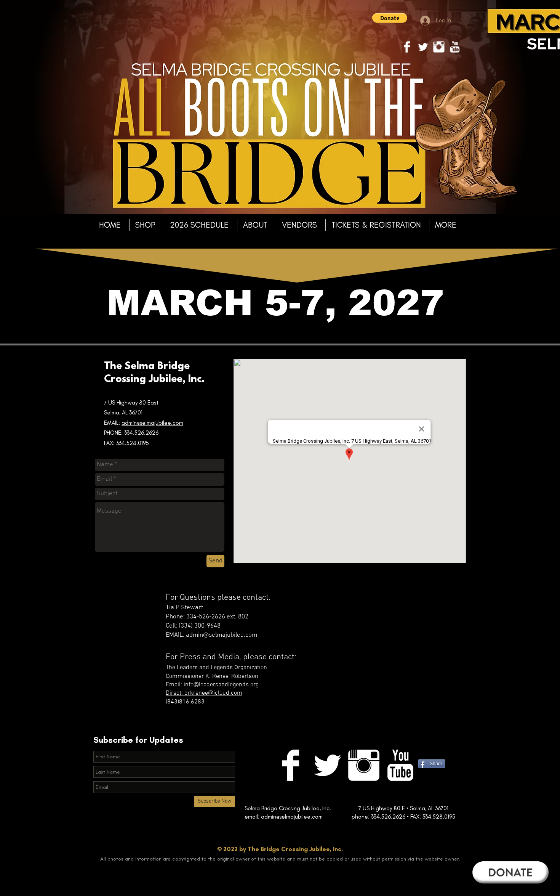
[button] (389, 18)
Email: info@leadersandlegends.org (212, 685)
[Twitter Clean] (423, 47)
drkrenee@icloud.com (213, 693)
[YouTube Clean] (455, 47)
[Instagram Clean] (439, 47)
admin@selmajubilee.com (152, 422)
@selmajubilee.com (314, 816)
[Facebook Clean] (407, 47)
